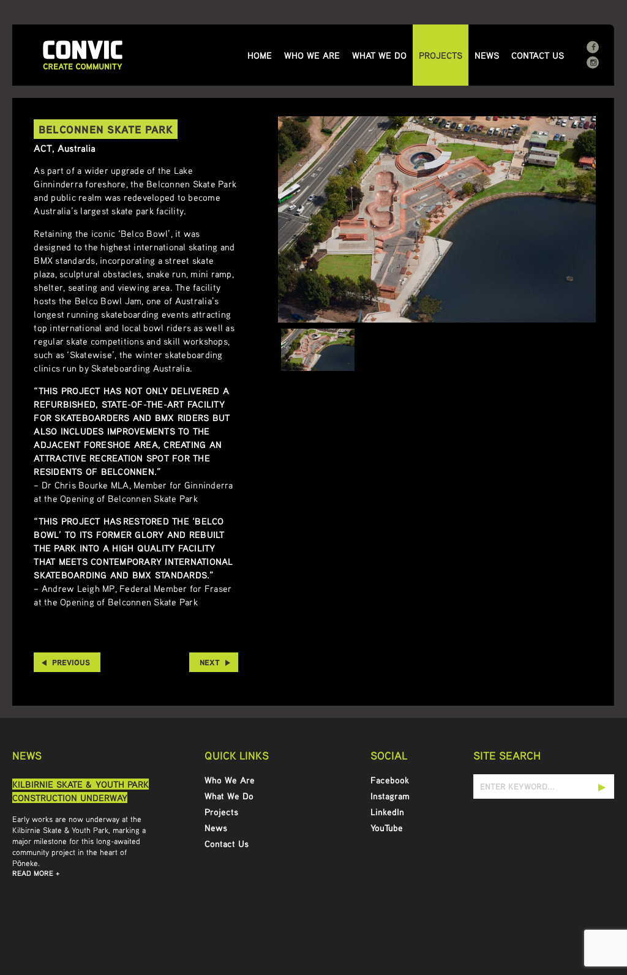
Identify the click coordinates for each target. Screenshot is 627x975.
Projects (440, 55)
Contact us (537, 55)
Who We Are (230, 779)
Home (259, 55)
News (487, 55)
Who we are (312, 55)
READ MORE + (35, 873)
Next (210, 662)
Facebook (389, 779)
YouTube (386, 827)
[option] (437, 219)
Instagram (390, 795)
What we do (379, 55)
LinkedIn (387, 811)
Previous (71, 662)
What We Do (229, 795)
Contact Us (227, 843)
